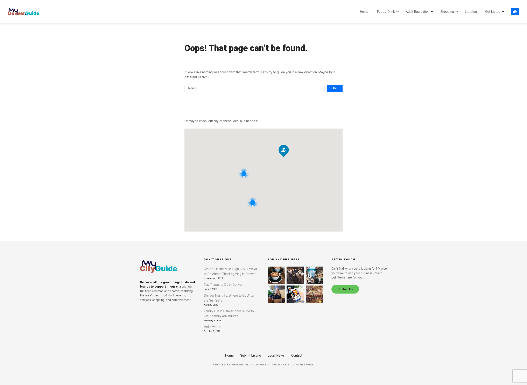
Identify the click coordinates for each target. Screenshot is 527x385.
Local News (276, 355)
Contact (296, 355)
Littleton (471, 12)
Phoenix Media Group (247, 364)
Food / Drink (386, 12)
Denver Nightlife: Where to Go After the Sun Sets (229, 298)
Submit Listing (250, 355)
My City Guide (288, 364)
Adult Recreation (417, 12)
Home (364, 12)
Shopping (447, 12)
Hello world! (212, 327)
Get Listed (492, 12)
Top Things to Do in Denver (223, 285)
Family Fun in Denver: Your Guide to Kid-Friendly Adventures (229, 313)
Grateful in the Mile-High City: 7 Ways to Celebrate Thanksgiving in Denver (230, 271)
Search (334, 88)
